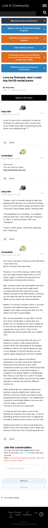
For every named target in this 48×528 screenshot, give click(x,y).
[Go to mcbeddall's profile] (23, 151)
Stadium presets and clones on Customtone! (24, 68)
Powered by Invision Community (24, 524)
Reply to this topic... (17, 468)
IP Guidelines (27, 513)
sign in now (24, 453)
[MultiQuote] (5, 142)
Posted (10, 114)
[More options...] (42, 113)
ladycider (10, 87)
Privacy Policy (18, 513)
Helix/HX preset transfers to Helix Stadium (24, 39)
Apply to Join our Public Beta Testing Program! (24, 29)
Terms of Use (10, 514)
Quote (11, 142)
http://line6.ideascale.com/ (14, 170)
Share (24, 481)
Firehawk (22, 90)
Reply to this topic (24, 98)
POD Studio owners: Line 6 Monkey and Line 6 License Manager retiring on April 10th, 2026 (24, 57)
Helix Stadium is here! (24, 48)
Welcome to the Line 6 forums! (24, 21)
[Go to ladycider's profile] (23, 107)
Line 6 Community (15, 5)
